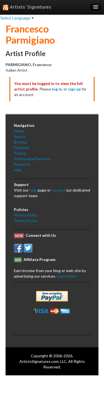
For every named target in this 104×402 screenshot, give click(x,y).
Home (19, 131)
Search (20, 136)
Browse (20, 142)
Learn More (67, 276)
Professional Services (32, 158)
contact (58, 190)
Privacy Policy (25, 215)
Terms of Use (25, 220)
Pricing (20, 153)
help (33, 190)
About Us (22, 164)
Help (18, 169)
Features (21, 147)
